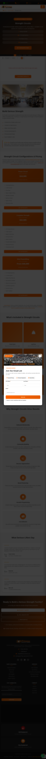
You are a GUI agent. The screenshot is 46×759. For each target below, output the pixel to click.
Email (7, 388)
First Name (8, 381)
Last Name (25, 381)
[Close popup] (40, 356)
